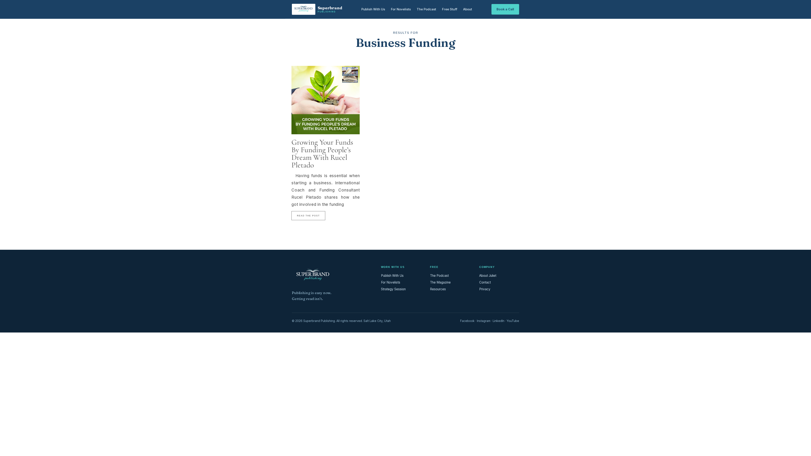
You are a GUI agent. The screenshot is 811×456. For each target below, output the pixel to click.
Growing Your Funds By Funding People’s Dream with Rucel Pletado (322, 154)
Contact (485, 282)
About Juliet (487, 276)
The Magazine (440, 282)
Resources (438, 289)
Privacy (484, 289)
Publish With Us (373, 9)
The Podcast (426, 9)
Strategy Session (393, 289)
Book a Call (505, 9)
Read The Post (308, 215)
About (467, 9)
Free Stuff (449, 9)
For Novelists (401, 9)
